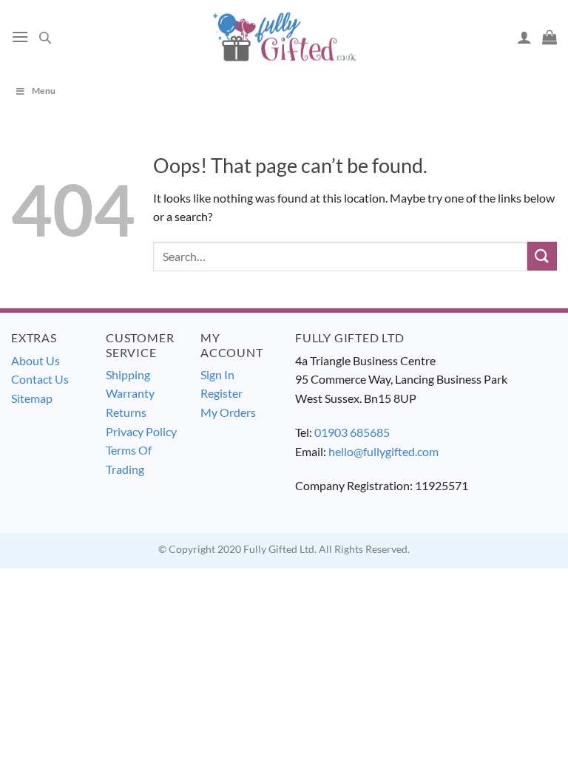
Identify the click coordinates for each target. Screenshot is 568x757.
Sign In (217, 374)
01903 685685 (352, 432)
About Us (35, 360)
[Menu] (20, 36)
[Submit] (542, 256)
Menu (43, 90)
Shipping (128, 374)
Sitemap (32, 398)
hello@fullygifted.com (383, 451)
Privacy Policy (141, 431)
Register (221, 393)
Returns (126, 412)
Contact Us (40, 379)
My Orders (228, 412)
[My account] (524, 37)
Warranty (130, 393)
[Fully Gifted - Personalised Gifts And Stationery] (284, 36)
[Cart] (549, 37)
